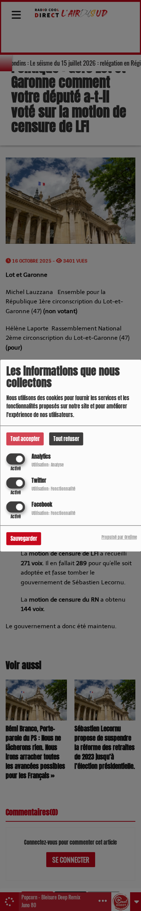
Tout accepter (25, 439)
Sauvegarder (24, 539)
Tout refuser (66, 439)
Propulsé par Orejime (119, 537)
